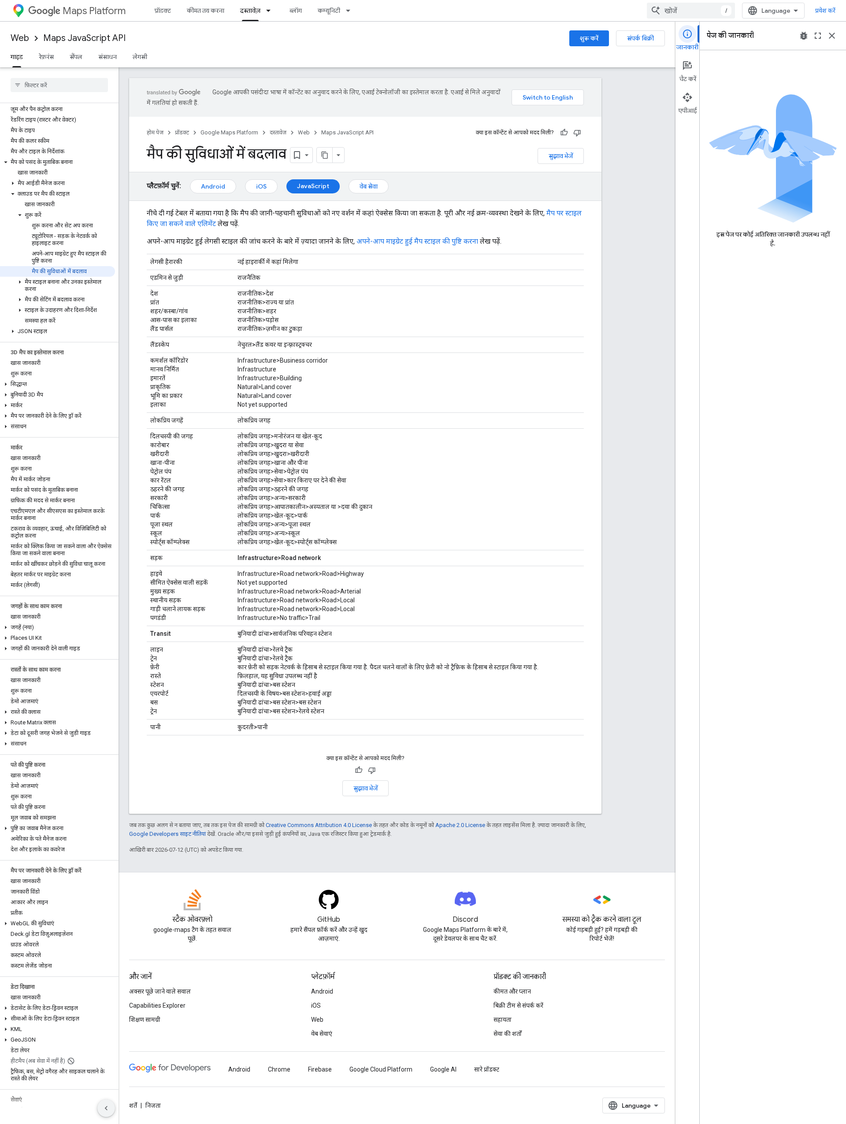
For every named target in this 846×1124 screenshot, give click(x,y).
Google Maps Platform (229, 132)
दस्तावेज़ (250, 11)
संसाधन (107, 57)
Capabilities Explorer (157, 1005)
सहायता (503, 1019)
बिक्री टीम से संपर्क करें (518, 1005)
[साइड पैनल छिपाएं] (106, 1108)
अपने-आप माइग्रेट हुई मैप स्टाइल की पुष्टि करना (417, 241)
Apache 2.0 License (460, 825)
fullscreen (818, 35)
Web (20, 38)
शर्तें (133, 1105)
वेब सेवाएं (321, 1033)
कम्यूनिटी (329, 11)
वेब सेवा (369, 186)
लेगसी (140, 57)
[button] (57, 162)
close (832, 35)
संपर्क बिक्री (640, 38)
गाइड (17, 57)
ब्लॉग (295, 11)
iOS (261, 186)
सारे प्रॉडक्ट (486, 1069)
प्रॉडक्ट (163, 11)
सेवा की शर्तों (508, 1033)
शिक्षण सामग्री (144, 1019)
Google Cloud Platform (380, 1069)
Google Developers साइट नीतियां (167, 834)
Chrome (279, 1069)
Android (213, 186)
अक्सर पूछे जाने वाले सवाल (160, 991)
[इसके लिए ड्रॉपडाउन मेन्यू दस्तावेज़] (271, 10)
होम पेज (155, 132)
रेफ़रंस (46, 57)
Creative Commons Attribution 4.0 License (319, 825)
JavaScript (313, 186)
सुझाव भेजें (561, 156)
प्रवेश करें (825, 10)
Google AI (443, 1069)
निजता (153, 1105)
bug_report (803, 35)
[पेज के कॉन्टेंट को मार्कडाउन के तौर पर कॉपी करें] (325, 155)
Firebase (320, 1069)
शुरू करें (589, 38)
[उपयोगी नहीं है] (577, 132)
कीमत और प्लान (512, 991)
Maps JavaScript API (84, 38)
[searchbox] (59, 85)
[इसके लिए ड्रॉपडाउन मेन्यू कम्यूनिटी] (350, 10)
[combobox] (691, 11)
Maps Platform (94, 11)
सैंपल (76, 57)
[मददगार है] (564, 132)
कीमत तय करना (205, 11)
